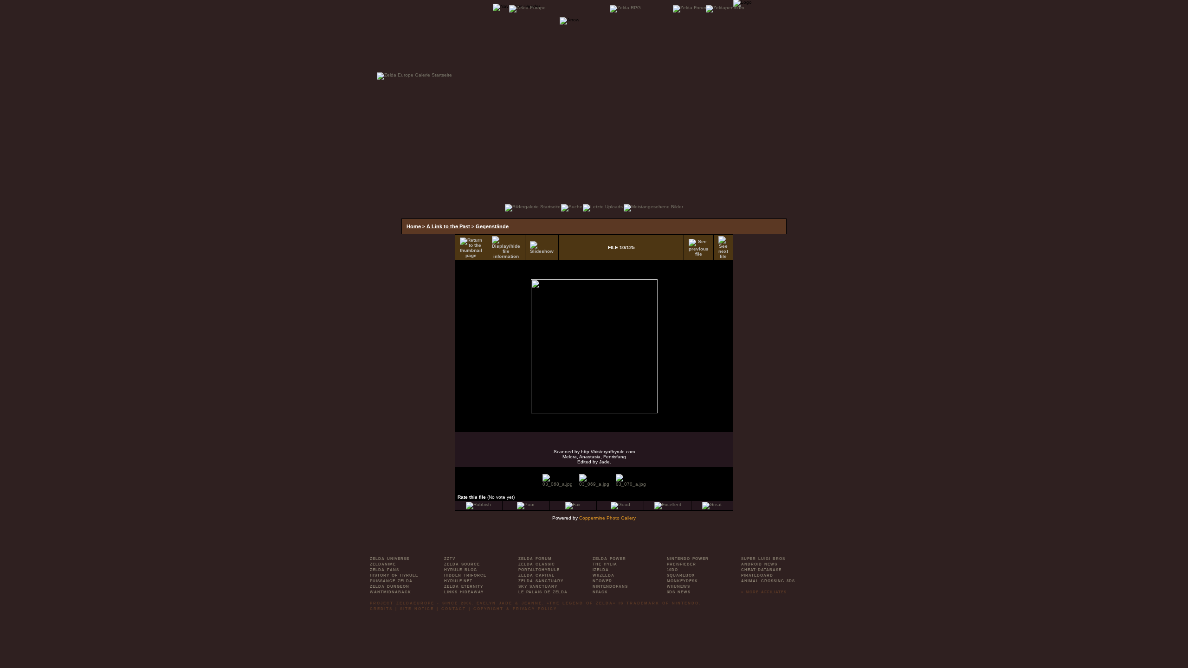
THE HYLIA (605, 564)
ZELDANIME (383, 564)
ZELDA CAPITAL (536, 575)
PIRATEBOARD (757, 575)
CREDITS (381, 609)
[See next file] (723, 247)
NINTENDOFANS (610, 586)
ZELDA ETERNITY (463, 586)
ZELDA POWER (609, 559)
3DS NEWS (679, 592)
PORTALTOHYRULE (539, 570)
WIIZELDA (603, 575)
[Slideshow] (541, 247)
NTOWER (602, 581)
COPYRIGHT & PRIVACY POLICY (515, 609)
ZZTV (449, 559)
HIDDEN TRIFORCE (465, 575)
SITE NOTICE (417, 609)
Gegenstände (492, 226)
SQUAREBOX (681, 575)
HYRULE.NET (458, 581)
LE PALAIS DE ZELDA (543, 592)
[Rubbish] (478, 504)
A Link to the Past (448, 226)
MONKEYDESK (682, 581)
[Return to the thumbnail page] (471, 247)
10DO (672, 570)
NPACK (600, 592)
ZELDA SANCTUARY (540, 581)
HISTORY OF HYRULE (394, 575)
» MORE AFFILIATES (764, 592)
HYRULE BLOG (460, 570)
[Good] (620, 504)
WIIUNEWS (678, 586)
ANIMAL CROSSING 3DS (768, 581)
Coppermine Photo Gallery (607, 517)
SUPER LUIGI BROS (763, 559)
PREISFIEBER (681, 564)
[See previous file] (698, 248)
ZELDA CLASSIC (536, 564)
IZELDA (601, 570)
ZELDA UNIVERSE (389, 559)
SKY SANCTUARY (537, 586)
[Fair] (573, 504)
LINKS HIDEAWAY (464, 592)
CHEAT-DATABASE (761, 570)
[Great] (712, 504)
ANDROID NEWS (759, 564)
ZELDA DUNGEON (389, 586)
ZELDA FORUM (535, 559)
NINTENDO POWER (688, 559)
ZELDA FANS (384, 570)
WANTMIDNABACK (390, 592)
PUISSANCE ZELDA (391, 581)
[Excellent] (667, 504)
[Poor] (526, 504)
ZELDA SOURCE (462, 564)
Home (414, 226)
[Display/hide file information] (506, 247)
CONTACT (453, 609)
